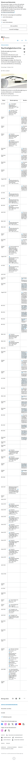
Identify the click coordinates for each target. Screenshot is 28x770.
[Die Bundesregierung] (5, 38)
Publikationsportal (6, 717)
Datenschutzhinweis (12, 747)
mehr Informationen (8, 17)
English (2, 743)
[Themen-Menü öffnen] (22, 40)
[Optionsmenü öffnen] (24, 55)
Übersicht (20, 747)
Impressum (3, 747)
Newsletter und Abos (6, 708)
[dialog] (14, 17)
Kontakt (3, 713)
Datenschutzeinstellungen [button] (7, 748)
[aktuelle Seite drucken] (24, 52)
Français (8, 743)
